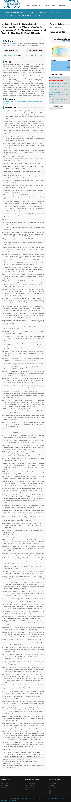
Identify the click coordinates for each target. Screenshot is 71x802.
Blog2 (50, 793)
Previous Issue (4, 785)
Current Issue (4, 783)
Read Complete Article (35, 50)
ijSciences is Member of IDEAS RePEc (59, 86)
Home (28, 6)
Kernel (15, 101)
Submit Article (62, 6)
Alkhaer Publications (15, 798)
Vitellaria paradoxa (8, 101)
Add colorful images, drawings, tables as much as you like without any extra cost (58, 94)
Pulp (19, 101)
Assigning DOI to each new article (58, 89)
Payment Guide (29, 789)
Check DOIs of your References (57, 99)
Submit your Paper (56, 107)
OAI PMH (51, 102)
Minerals (29, 101)
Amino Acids (35, 101)
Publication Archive (6, 787)
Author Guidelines (29, 785)
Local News (24, 798)
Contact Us (51, 789)
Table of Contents (60, 48)
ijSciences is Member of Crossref (58, 83)
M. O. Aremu (12, 43)
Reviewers (51, 785)
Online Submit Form (30, 783)
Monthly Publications (49, 6)
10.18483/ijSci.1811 (12, 55)
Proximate (23, 101)
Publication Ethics (29, 787)
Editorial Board (36, 6)
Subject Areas (52, 787)
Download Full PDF (11, 50)
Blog (50, 791)
